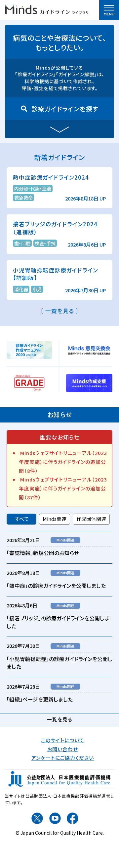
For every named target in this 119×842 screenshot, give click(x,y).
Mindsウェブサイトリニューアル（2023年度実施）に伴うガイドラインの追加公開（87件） (63, 488)
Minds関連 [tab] (54, 518)
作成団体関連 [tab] (91, 518)
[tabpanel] (59, 620)
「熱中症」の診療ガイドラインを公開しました (56, 585)
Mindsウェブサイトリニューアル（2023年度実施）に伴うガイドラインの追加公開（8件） (63, 461)
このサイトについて (62, 740)
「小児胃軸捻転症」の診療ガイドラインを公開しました (59, 663)
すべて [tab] (22, 518)
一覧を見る (59, 719)
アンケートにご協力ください (62, 757)
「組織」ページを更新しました (40, 699)
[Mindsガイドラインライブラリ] (46, 8)
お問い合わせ (62, 749)
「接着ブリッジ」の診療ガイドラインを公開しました (58, 622)
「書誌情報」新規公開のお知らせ (43, 553)
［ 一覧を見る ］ (59, 311)
